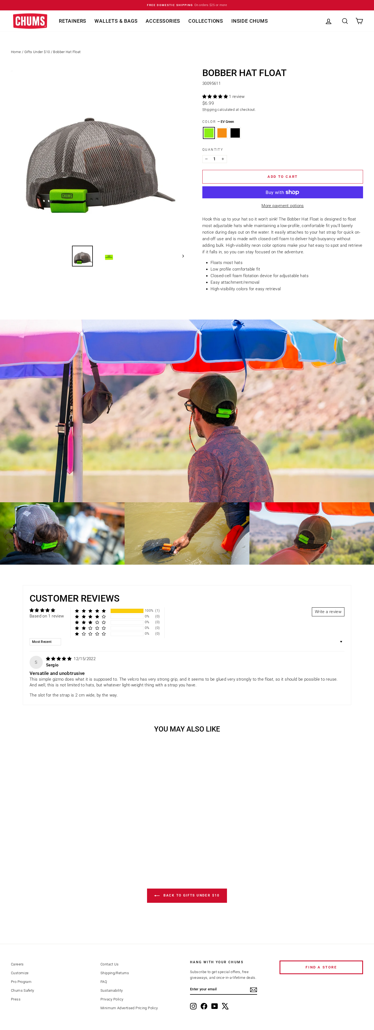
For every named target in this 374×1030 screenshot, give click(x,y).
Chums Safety (22, 990)
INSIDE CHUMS (249, 21)
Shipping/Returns (114, 973)
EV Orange (222, 132)
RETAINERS (72, 21)
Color (218, 122)
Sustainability (111, 990)
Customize (19, 973)
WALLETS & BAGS (115, 21)
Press (16, 999)
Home (16, 52)
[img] (59, 658)
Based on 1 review (47, 616)
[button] (215, 96)
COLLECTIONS (205, 21)
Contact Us (109, 964)
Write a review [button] (328, 611)
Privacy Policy (111, 999)
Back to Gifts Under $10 (191, 895)
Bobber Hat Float (66, 52)
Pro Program (21, 982)
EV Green (208, 132)
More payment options (282, 205)
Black (235, 132)
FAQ (103, 982)
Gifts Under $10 (37, 52)
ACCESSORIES (163, 21)
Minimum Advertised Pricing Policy (129, 1008)
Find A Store (321, 967)
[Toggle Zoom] (97, 154)
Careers (17, 964)
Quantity (212, 150)
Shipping (209, 110)
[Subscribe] (253, 990)
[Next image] (180, 256)
